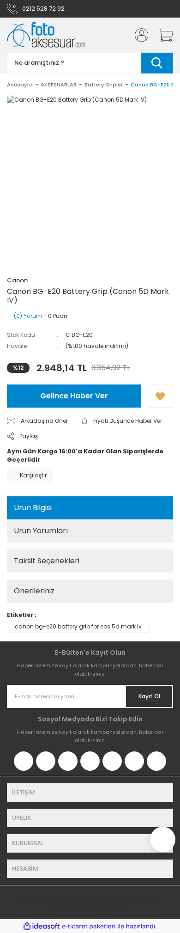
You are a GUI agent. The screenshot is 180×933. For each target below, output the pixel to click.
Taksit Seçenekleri (46, 560)
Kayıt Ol (149, 696)
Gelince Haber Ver (74, 395)
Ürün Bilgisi (33, 507)
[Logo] (46, 35)
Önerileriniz (34, 590)
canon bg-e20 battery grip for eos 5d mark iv (78, 626)
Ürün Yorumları (41, 530)
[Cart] (162, 35)
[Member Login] (138, 35)
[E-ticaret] (89, 926)
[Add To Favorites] (160, 396)
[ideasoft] (41, 926)
